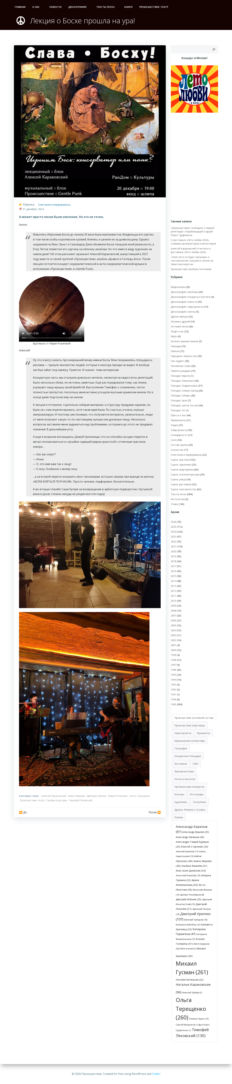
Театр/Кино (199, 802)
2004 (173, 630)
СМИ (195, 763)
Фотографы (196, 794)
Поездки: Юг (178, 410)
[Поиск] (214, 49)
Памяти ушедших (181, 370)
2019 (173, 556)
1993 (173, 684)
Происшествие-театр (153, 7)
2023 (173, 536)
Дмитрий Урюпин (96, 795)
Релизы (178, 817)
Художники (180, 802)
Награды (176, 346)
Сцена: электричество (183, 489)
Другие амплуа (179, 316)
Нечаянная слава (181, 366)
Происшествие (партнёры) (189, 725)
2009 (173, 605)
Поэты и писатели (184, 779)
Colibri (156, 1074)
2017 (173, 566)
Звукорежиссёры (184, 771)
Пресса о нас (178, 415)
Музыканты (203, 733)
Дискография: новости (184, 301)
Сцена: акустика (180, 459)
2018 (173, 561)
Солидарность (179, 435)
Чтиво (174, 504)
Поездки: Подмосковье (184, 385)
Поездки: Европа (180, 375)
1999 (173, 655)
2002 (173, 640)
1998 (173, 660)
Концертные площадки (187, 756)
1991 (173, 694)
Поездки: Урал (179, 400)
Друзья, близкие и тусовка (189, 809)
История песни (179, 326)
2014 (173, 581)
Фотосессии (178, 499)
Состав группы (179, 444)
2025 (173, 526)
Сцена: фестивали (181, 484)
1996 (173, 669)
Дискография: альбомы (184, 292)
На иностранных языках (184, 341)
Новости (55, 7)
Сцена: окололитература (185, 474)
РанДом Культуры (56, 800)
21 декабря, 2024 (33, 209)
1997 (173, 664)
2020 (173, 551)
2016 (173, 571)
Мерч (174, 336)
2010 (173, 600)
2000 (173, 650)
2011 (173, 595)
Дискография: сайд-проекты (187, 306)
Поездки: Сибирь (180, 395)
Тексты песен (105, 7)
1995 (173, 674)
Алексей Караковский (53, 795)
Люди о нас (177, 331)
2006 (173, 620)
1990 (173, 699)
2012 (173, 590)
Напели (175, 351)
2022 (173, 541)
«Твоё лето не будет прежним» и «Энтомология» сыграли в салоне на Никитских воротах (192, 260)
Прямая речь (178, 420)
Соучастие (177, 449)
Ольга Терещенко (139, 795)
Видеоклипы (178, 287)
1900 (173, 704)
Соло (174, 440)
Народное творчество (184, 356)
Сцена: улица (178, 479)
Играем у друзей (180, 321)
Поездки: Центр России (184, 405)
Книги (128, 7)
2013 (173, 586)
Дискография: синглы (183, 311)
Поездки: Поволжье (182, 380)
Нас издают (177, 361)
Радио (174, 425)
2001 (173, 645)
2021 (173, 546)
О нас (36, 7)
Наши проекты (182, 733)
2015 (173, 576)
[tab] (194, 717)
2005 (173, 625)
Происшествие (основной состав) (193, 717)
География (180, 748)
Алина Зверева (76, 795)
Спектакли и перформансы (54, 204)
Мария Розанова (118, 795)
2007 (173, 615)
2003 (173, 635)
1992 (173, 689)
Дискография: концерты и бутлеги (190, 296)
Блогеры (179, 794)
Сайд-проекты (179, 430)
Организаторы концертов (189, 786)
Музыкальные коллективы (189, 740)
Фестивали (180, 763)
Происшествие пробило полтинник (191, 269)
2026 (173, 521)
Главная (20, 7)
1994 (173, 679)
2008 (173, 610)
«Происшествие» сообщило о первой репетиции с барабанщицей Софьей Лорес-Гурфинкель (192, 231)
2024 (173, 531)
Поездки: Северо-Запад (184, 390)
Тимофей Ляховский (80, 800)
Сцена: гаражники (181, 464)
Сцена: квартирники (182, 469)
